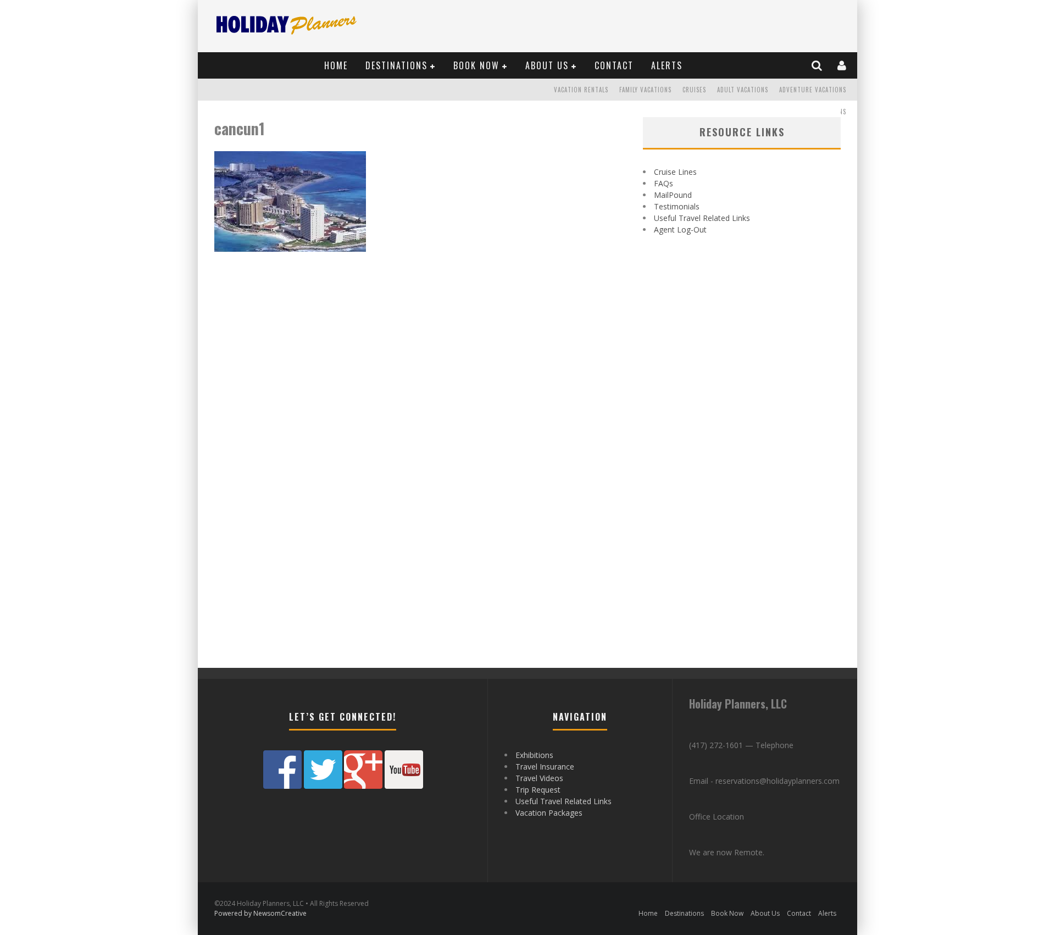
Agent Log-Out (680, 229)
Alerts (666, 65)
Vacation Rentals (581, 89)
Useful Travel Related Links (702, 218)
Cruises (694, 89)
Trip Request (537, 789)
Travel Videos (539, 778)
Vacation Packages (548, 812)
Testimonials (676, 206)
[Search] (817, 65)
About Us (547, 65)
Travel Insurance (544, 766)
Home (336, 65)
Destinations (396, 65)
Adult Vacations (742, 89)
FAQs (663, 183)
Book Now (476, 65)
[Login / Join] (842, 65)
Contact (614, 65)
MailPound (673, 195)
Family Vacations (645, 89)
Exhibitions (534, 755)
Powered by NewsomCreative (260, 913)
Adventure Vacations (812, 89)
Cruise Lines (675, 172)
